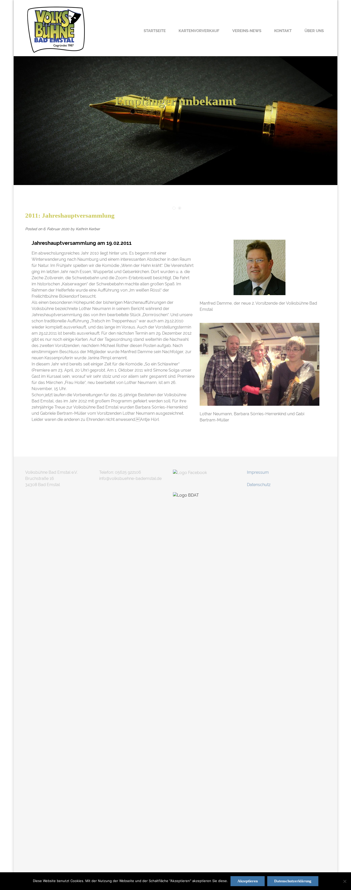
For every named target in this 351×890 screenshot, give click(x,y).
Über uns (314, 30)
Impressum (258, 472)
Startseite (155, 30)
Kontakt (283, 30)
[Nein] (344, 881)
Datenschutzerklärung (292, 881)
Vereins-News (246, 30)
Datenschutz (259, 484)
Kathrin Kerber (88, 229)
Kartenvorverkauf (199, 30)
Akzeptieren (247, 881)
